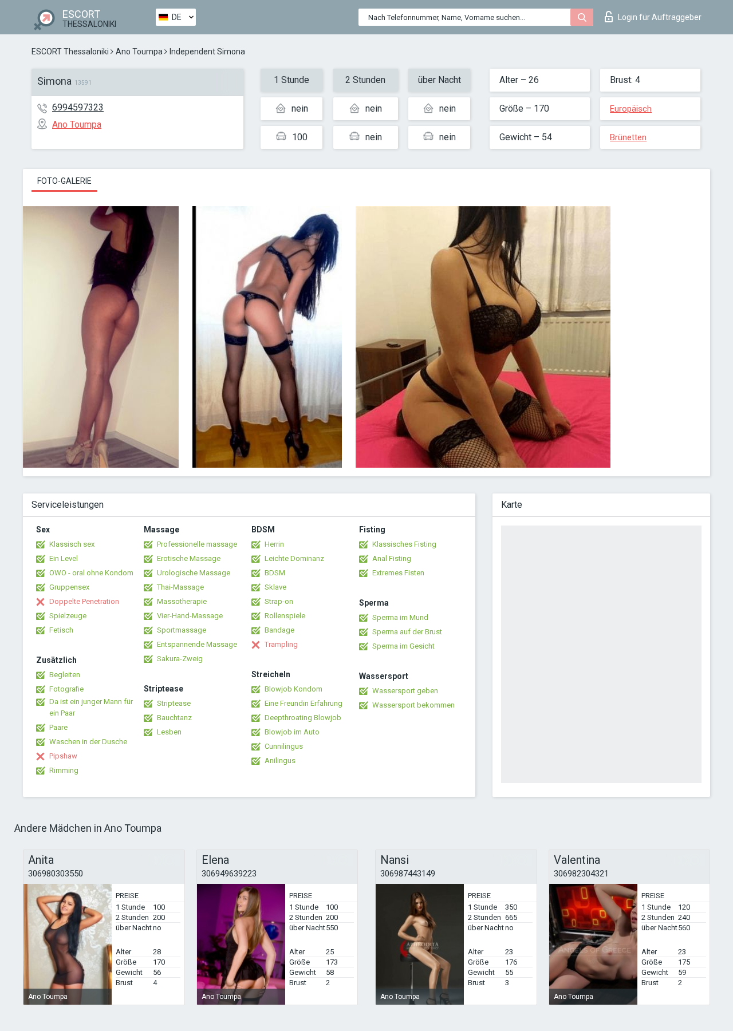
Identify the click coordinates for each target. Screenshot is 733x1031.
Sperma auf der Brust (407, 631)
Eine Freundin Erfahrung (303, 703)
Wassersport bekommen (413, 705)
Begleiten (64, 674)
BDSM (275, 572)
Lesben (169, 732)
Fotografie (66, 689)
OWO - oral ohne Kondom (91, 572)
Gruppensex (69, 587)
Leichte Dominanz (294, 558)
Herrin (274, 544)
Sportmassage (181, 630)
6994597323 (78, 107)
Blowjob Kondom (293, 689)
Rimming (63, 770)
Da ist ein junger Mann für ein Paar (91, 707)
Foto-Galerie (64, 180)
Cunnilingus (284, 746)
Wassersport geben (405, 690)
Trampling (281, 644)
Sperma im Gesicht (403, 646)
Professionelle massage (197, 544)
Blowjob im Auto (292, 732)
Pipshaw (63, 756)
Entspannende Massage (197, 644)
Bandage (279, 630)
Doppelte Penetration (84, 601)
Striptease (174, 703)
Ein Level (63, 558)
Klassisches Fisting (404, 544)
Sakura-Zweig (180, 658)
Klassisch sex (71, 544)
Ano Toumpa (139, 51)
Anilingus (280, 760)
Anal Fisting (391, 558)
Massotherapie (182, 601)
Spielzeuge (67, 615)
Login (660, 17)
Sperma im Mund (400, 617)
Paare (58, 727)
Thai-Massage (180, 587)
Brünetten (628, 137)
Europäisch (631, 109)
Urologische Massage (193, 572)
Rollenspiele (285, 615)
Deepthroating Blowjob (303, 717)
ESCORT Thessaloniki (70, 51)
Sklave (275, 587)
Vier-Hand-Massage (190, 615)
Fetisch (61, 630)
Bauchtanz (174, 717)
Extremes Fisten (398, 572)
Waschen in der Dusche (88, 741)
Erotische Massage (188, 558)
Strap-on (279, 601)
